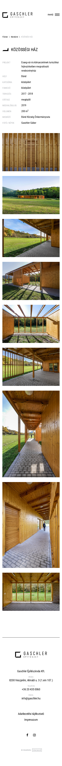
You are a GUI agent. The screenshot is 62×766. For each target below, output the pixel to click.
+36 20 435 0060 (31, 689)
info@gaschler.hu (31, 698)
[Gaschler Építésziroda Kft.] (17, 15)
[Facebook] (27, 735)
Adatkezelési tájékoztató (31, 713)
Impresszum (31, 719)
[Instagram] (34, 735)
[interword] (31, 750)
